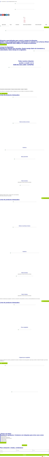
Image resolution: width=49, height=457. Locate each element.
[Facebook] (1, 15)
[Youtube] (3, 15)
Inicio (11, 24)
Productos (17, 24)
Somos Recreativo (38, 24)
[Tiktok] (9, 15)
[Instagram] (5, 15)
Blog (46, 24)
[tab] (5, 89)
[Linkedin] (7, 15)
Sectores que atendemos (27, 24)
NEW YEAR (4, 24)
